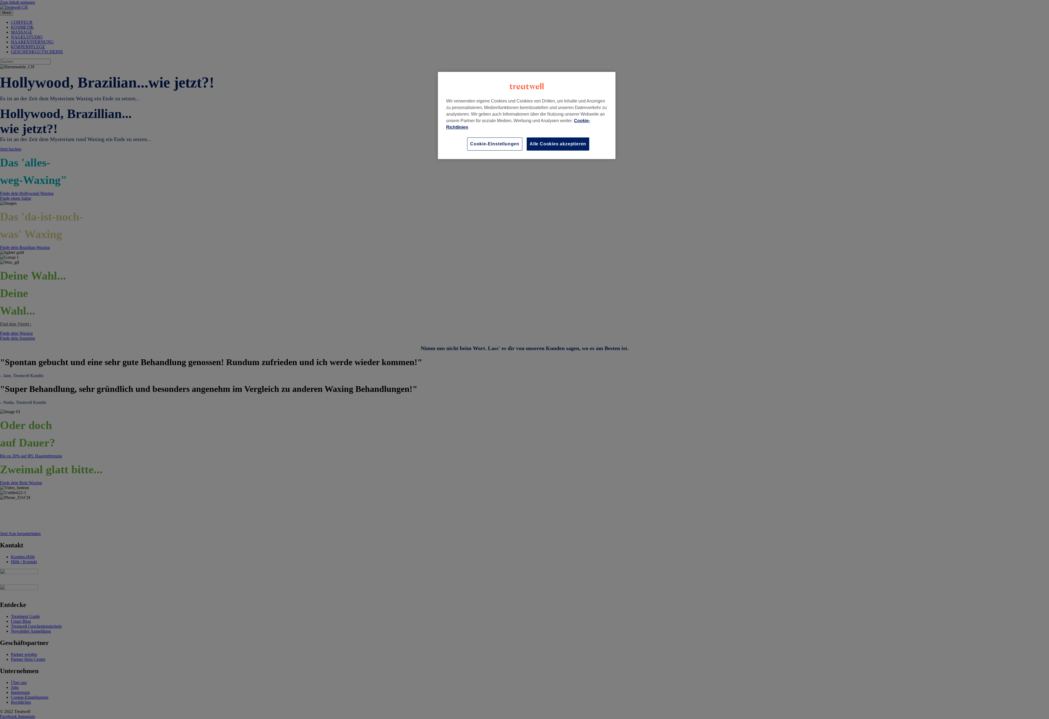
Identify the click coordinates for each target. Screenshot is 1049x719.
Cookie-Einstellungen (494, 144)
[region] (526, 115)
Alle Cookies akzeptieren (558, 144)
